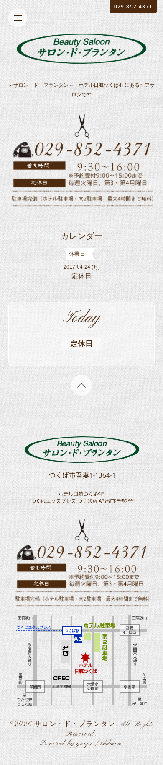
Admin (110, 743)
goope (84, 743)
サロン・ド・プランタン (74, 724)
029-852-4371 (133, 7)
